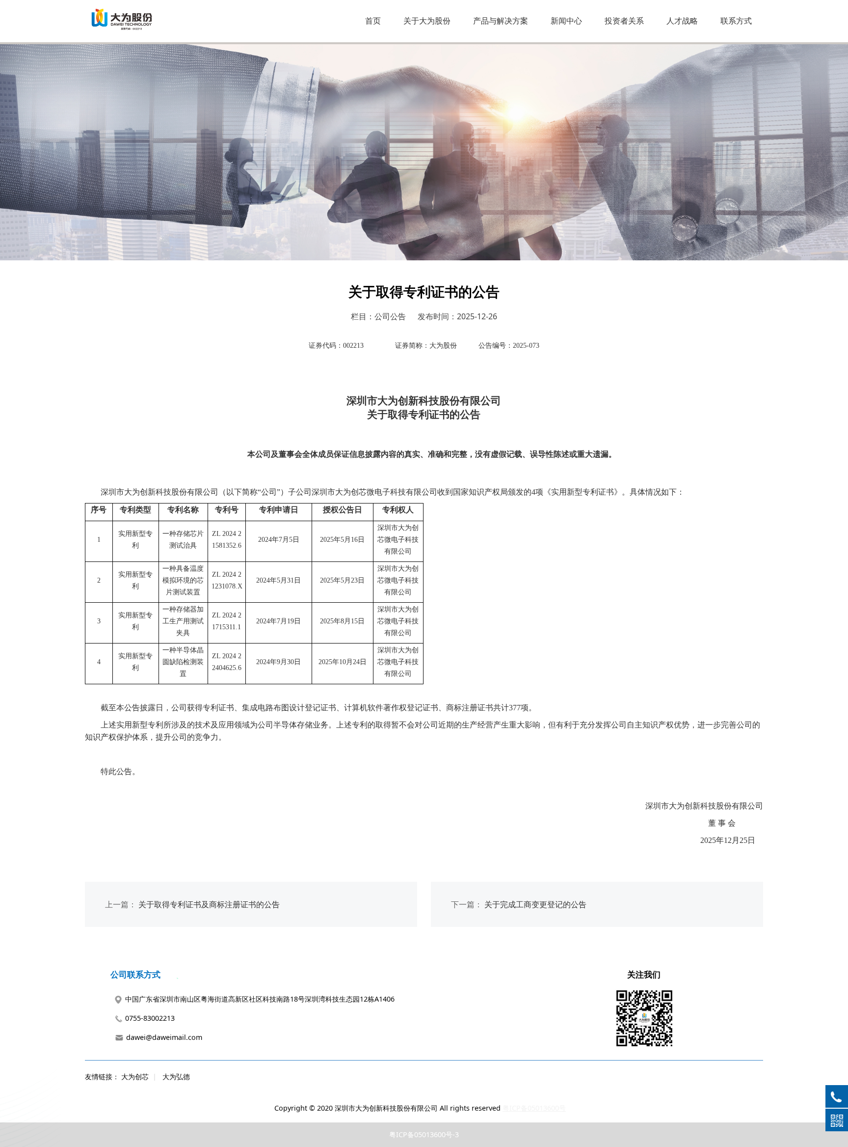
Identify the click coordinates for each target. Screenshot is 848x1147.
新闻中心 (566, 20)
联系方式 (736, 20)
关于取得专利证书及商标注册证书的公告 (209, 904)
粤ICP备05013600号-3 (424, 1134)
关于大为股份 (426, 20)
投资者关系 (624, 20)
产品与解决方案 (500, 20)
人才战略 (682, 20)
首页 (373, 20)
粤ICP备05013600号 (534, 1108)
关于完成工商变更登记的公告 (535, 904)
